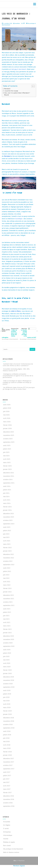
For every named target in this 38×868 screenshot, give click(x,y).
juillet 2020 (7, 653)
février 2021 (7, 629)
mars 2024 (7, 503)
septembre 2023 (8, 524)
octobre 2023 (8, 520)
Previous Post (10, 333)
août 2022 (6, 568)
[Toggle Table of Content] (32, 86)
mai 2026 (6, 415)
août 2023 (6, 527)
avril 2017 (6, 786)
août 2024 (6, 486)
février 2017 (7, 792)
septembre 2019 (8, 687)
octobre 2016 (8, 803)
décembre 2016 (8, 796)
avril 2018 (6, 745)
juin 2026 (6, 411)
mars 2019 (7, 707)
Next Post (28, 333)
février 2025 (7, 466)
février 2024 (7, 507)
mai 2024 (6, 496)
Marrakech (7, 89)
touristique (18, 219)
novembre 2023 (8, 517)
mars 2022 (7, 585)
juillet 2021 (7, 612)
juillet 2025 (7, 449)
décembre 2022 (8, 554)
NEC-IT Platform (15, 5)
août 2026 (6, 405)
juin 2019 (6, 697)
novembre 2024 (8, 476)
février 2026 (7, 425)
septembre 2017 (8, 769)
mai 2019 (6, 701)
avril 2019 (6, 704)
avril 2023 (6, 541)
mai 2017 (6, 782)
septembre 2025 (8, 442)
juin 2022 (6, 575)
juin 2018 (6, 738)
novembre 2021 (8, 598)
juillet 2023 (7, 530)
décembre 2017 (8, 758)
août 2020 (6, 649)
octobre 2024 (8, 479)
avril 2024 (6, 500)
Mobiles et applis (9, 842)
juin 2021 (6, 615)
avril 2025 (6, 459)
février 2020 (7, 670)
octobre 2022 (8, 561)
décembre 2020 (8, 636)
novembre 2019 (8, 680)
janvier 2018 (7, 755)
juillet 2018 (7, 735)
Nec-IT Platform (19, 860)
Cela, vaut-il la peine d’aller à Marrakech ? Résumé (17, 94)
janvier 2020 (7, 673)
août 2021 (6, 609)
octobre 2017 (8, 765)
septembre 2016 (8, 806)
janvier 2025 (7, 469)
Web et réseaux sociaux (11, 852)
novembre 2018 (8, 721)
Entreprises (7, 832)
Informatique (7, 835)
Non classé (7, 845)
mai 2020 (6, 660)
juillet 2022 (7, 571)
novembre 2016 (8, 799)
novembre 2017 (8, 762)
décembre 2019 (8, 677)
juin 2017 (6, 779)
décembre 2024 (8, 473)
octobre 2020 (8, 643)
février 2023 (7, 547)
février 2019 (7, 711)
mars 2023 (7, 544)
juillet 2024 (7, 490)
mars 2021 (7, 626)
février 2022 (7, 588)
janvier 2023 (7, 551)
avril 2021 (6, 622)
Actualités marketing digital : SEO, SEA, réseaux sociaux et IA (16, 369)
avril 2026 (6, 418)
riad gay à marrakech (18, 69)
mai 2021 (6, 619)
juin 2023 (6, 534)
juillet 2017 (7, 775)
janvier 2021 (7, 632)
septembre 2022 (8, 564)
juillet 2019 (7, 694)
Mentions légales (19, 866)
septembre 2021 (8, 605)
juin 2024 (6, 493)
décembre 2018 (8, 718)
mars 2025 (7, 462)
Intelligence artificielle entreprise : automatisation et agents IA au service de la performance (18, 375)
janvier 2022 (7, 592)
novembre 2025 (8, 435)
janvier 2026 (7, 428)
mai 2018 (6, 741)
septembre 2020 (8, 646)
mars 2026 (7, 422)
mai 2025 (6, 456)
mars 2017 (7, 789)
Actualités (6, 822)
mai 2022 (6, 578)
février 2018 (7, 752)
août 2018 (6, 731)
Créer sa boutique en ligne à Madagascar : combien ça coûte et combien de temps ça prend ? (17, 382)
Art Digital (6, 825)
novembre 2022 (8, 558)
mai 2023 (6, 537)
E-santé (6, 828)
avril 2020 (6, 663)
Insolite (5, 839)
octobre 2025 (8, 439)
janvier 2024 (7, 510)
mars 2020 (7, 667)
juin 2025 (6, 452)
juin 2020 (6, 656)
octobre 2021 (8, 602)
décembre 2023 (8, 513)
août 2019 (6, 690)
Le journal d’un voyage (11, 91)
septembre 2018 (8, 728)
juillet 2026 (7, 408)
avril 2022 (6, 581)
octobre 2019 (8, 684)
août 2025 (6, 445)
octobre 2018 (8, 724)
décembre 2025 (8, 432)
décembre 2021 (8, 595)
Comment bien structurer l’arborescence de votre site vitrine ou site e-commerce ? (18, 364)
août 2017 (6, 772)
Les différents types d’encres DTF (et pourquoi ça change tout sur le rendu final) (19, 388)
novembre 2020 (8, 639)
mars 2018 (7, 748)
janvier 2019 (7, 714)
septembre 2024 (8, 483)
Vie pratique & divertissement (10, 339)
